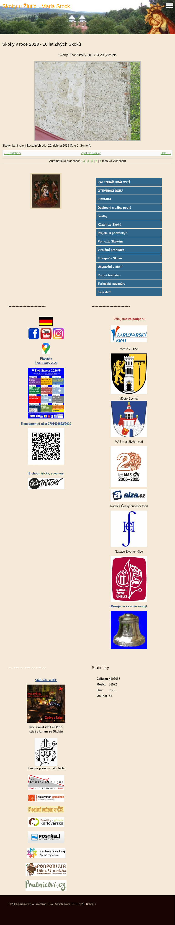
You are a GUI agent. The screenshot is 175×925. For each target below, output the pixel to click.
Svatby (102, 216)
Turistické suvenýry (111, 283)
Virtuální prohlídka (111, 250)
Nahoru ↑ (91, 904)
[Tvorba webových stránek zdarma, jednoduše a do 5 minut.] (33, 904)
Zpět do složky (91, 153)
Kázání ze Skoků (109, 224)
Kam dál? (104, 292)
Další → (166, 153)
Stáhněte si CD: (46, 680)
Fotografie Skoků (110, 258)
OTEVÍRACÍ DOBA (110, 190)
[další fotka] (165, 101)
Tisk (50, 904)
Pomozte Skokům (110, 241)
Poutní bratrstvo (109, 275)
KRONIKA (104, 199)
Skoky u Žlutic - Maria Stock (36, 6)
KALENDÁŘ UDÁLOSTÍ (114, 182)
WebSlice (41, 904)
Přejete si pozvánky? (112, 233)
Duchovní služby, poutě (114, 207)
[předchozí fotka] (10, 101)
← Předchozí (12, 153)
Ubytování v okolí (110, 267)
